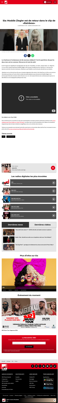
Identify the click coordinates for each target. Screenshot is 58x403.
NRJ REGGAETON (15, 198)
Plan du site (5, 395)
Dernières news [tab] (15, 225)
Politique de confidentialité (43, 395)
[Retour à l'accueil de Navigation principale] (6, 2)
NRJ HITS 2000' (15, 206)
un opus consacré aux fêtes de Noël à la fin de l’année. (21, 129)
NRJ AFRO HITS (15, 215)
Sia (3, 287)
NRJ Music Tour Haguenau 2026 (10, 330)
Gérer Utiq (53, 395)
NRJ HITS (14, 168)
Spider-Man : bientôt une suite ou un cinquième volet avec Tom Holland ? (33, 237)
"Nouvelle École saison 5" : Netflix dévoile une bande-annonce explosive (33, 229)
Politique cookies (31, 395)
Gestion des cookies (29, 396)
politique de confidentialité (15, 350)
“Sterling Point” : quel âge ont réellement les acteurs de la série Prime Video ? (34, 244)
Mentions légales (18, 395)
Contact (11, 395)
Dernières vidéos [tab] (43, 225)
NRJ (12, 182)
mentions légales (7, 350)
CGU (25, 395)
